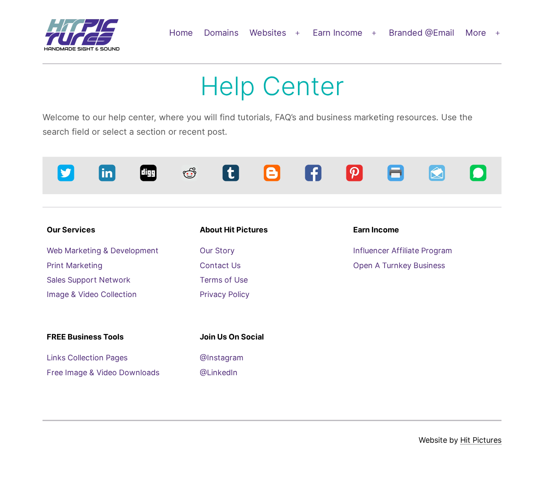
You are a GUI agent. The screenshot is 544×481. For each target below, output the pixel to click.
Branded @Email (421, 33)
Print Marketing (74, 265)
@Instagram (222, 357)
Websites (267, 33)
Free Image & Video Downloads (103, 372)
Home (181, 33)
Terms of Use (224, 279)
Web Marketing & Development (103, 250)
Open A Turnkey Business (399, 265)
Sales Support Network (88, 279)
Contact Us (220, 265)
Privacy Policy (224, 294)
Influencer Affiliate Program (402, 250)
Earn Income (338, 33)
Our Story (217, 250)
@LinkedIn (219, 372)
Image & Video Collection (92, 294)
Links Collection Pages (87, 357)
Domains (221, 33)
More (475, 33)
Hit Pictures (481, 440)
